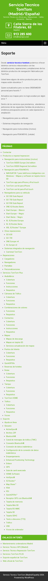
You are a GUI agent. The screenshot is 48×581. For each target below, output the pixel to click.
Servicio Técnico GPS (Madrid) (15, 547)
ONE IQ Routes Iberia (15, 207)
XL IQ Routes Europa (15, 220)
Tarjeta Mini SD (12, 505)
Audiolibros (9, 276)
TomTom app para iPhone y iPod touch (22, 182)
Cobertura (10, 280)
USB (8, 526)
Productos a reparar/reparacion (16, 156)
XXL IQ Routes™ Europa (16, 227)
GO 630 (9, 234)
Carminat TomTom (14, 252)
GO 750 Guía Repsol (14, 200)
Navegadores (10, 262)
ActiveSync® (11, 429)
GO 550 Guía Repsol (14, 196)
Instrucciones (12, 287)
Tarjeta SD (10, 512)
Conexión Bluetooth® (15, 443)
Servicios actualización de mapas (20, 346)
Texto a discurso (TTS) (15, 519)
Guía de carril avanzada (16, 470)
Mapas (7, 335)
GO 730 (9, 238)
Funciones (10, 283)
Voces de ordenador (14, 529)
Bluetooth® (11, 436)
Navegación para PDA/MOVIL (16, 170)
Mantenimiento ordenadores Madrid (18, 543)
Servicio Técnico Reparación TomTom (19, 550)
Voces (7, 415)
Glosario (8, 426)
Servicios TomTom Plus (13, 273)
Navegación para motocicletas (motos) (21, 159)
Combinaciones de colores (15, 307)
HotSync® (10, 477)
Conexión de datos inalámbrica (19, 447)
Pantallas (8, 266)
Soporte (6, 419)
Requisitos (10, 290)
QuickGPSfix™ (11, 495)
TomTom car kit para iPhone (18, 186)
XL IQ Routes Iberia (14, 224)
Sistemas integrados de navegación (19, 248)
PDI (7, 491)
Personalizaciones (12, 269)
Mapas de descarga (14, 339)
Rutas (6, 370)
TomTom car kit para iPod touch (19, 189)
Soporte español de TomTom (15, 557)
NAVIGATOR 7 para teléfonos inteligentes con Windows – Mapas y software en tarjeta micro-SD (26, 176)
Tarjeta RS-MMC (13, 509)
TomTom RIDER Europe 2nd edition (20, 163)
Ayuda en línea (10, 422)
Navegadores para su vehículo (17, 193)
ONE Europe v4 (12, 241)
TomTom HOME (11, 398)
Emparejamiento (13, 456)
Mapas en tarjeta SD (14, 342)
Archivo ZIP (11, 433)
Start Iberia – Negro (14, 217)
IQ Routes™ (11, 481)
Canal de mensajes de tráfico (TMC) (21, 440)
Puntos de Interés (11, 349)
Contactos (8, 318)
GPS (8, 467)
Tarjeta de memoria (14, 502)
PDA (8, 488)
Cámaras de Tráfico (12, 293)
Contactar (7, 152)
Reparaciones (8, 255)
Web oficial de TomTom (13, 561)
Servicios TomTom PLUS (13, 554)
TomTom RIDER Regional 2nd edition (21, 166)
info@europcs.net (21, 36)
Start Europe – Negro (15, 213)
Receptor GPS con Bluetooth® (19, 498)
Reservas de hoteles (13, 367)
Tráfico (7, 401)
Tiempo (7, 384)
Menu (3, 43)
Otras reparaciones (12, 231)
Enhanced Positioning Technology (20, 460)
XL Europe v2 (11, 245)
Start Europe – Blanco (15, 210)
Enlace (9, 463)
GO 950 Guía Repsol (14, 203)
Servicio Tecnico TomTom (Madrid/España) (24, 9)
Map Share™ (11, 484)
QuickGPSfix (9, 363)
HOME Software (13, 474)
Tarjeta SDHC (11, 516)
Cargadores (9, 259)
